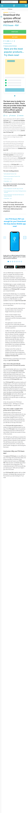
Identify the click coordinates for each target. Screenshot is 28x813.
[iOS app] (9, 267)
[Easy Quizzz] (14, 6)
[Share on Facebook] (4, 41)
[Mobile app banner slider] (8, 261)
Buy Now (14, 37)
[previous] (4, 237)
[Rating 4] (7, 12)
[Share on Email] (8, 41)
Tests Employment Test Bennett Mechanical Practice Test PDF (14, 195)
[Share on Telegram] (14, 41)
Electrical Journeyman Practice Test (12, 176)
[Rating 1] (3, 12)
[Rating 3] (6, 12)
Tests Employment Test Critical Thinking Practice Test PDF (15, 191)
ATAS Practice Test (8, 178)
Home (3, 9)
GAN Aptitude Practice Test (10, 174)
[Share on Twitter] (6, 41)
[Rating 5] (8, 12)
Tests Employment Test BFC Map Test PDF (13, 188)
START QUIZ (14, 31)
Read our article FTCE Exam (11, 45)
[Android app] (20, 267)
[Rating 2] (4, 12)
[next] (24, 237)
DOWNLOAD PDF (8, 43)
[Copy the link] (12, 41)
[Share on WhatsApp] (10, 41)
